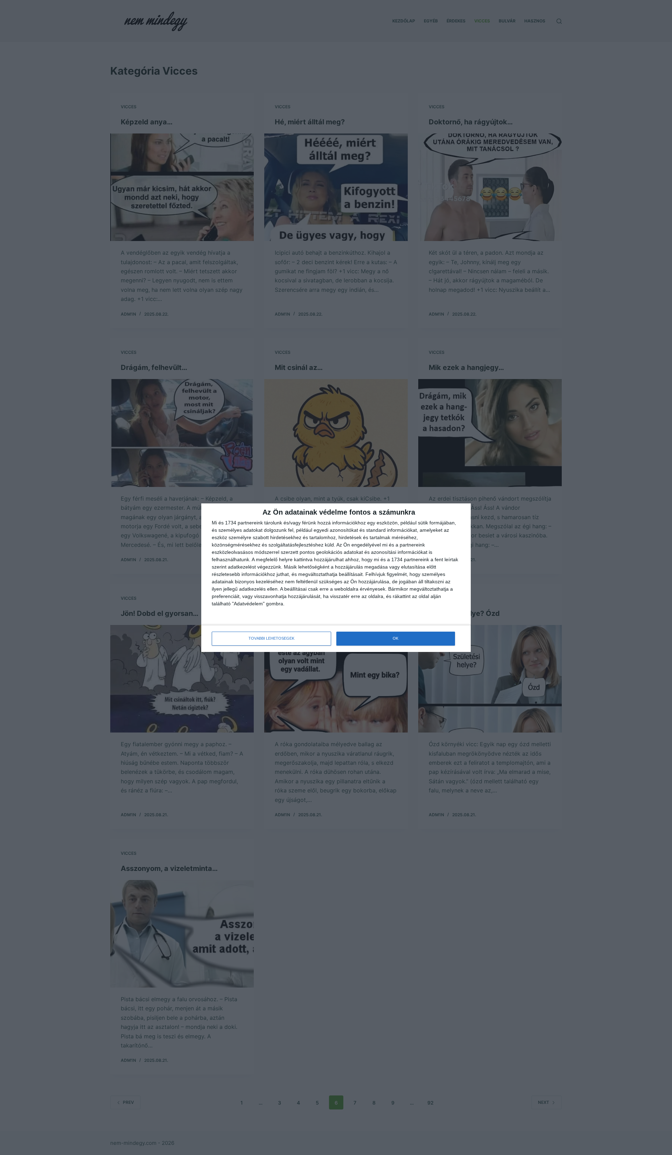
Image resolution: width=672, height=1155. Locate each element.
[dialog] (336, 577)
